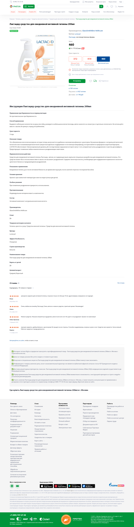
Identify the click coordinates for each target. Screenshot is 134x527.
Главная (12, 19)
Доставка (13, 413)
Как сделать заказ (16, 406)
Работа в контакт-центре (115, 418)
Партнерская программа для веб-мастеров (91, 434)
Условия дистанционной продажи (18, 437)
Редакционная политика (43, 426)
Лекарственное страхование (40, 430)
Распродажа (22, 12)
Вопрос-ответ (63, 424)
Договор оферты (16, 448)
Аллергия (85, 12)
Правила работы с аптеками (41, 450)
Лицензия (13, 430)
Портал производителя (91, 413)
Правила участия (64, 415)
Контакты (38, 416)
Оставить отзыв (40, 422)
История (37, 410)
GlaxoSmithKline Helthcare (92, 31)
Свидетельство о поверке (43, 437)
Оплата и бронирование (18, 410)
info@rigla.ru (105, 522)
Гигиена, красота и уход (23, 19)
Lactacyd (77, 34)
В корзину (77, 81)
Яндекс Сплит (122, 12)
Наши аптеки (113, 2)
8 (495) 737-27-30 (22, 495)
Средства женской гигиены (39, 19)
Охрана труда (111, 421)
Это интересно (15, 416)
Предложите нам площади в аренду (89, 417)
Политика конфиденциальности (17, 420)
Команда (38, 413)
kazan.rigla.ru (70, 490)
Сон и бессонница (108, 12)
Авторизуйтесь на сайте (17, 340)
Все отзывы (121, 283)
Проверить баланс (65, 418)
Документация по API (90, 424)
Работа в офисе (112, 415)
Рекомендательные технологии (41, 445)
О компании (39, 406)
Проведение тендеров (90, 406)
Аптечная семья (64, 408)
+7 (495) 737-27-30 (18, 515)
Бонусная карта (101, 2)
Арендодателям (74, 2)
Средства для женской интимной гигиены (61, 19)
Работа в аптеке (112, 411)
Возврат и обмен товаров (19, 445)
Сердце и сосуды (74, 12)
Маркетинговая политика (19, 441)
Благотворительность (42, 419)
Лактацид (72, 37)
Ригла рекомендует (45, 12)
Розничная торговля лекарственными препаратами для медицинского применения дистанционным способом (17, 460)
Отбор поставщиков (90, 421)
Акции (13, 12)
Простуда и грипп (59, 12)
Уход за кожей (95, 12)
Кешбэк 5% (32, 12)
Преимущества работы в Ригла (115, 407)
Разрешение (14, 433)
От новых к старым (20, 288)
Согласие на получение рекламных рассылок (18, 475)
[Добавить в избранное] (90, 81)
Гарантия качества (41, 434)
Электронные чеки (65, 428)
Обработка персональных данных (18, 470)
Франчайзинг (87, 410)
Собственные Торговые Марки (91, 429)
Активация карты (65, 411)
